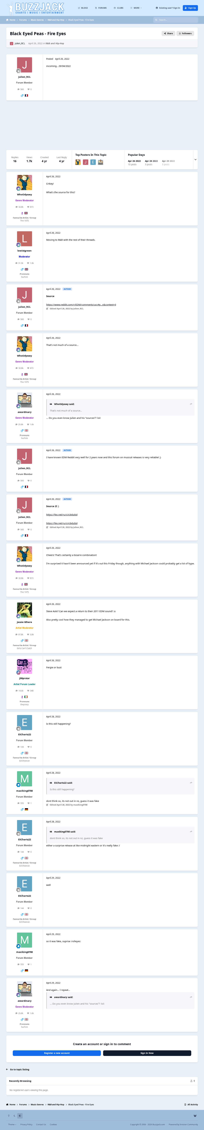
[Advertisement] (102, 125)
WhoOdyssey (24, 194)
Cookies (53, 1124)
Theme (11, 1124)
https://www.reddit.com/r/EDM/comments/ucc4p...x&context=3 (81, 304)
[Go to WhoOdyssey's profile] (78, 162)
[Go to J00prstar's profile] (24, 666)
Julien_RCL (20, 43)
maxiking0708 (24, 790)
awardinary (24, 412)
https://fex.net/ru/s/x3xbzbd (61, 514)
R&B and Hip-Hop (55, 43)
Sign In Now (147, 1053)
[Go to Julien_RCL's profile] (11, 43)
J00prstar (24, 678)
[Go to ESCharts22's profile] (93, 162)
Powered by (183, 1124)
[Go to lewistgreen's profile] (24, 238)
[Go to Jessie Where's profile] (24, 610)
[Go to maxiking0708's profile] (24, 778)
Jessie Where (24, 622)
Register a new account (57, 1053)
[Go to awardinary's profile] (100, 162)
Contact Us (41, 1124)
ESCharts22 (24, 734)
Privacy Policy (26, 1124)
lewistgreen (24, 250)
